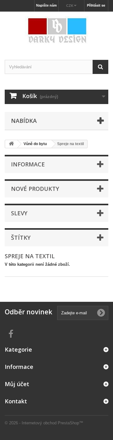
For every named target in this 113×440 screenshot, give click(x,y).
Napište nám (46, 5)
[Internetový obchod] (56, 30)
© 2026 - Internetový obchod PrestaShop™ (44, 423)
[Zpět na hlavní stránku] (11, 144)
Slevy (19, 213)
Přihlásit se (96, 5)
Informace (28, 164)
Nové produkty (35, 188)
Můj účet (17, 384)
